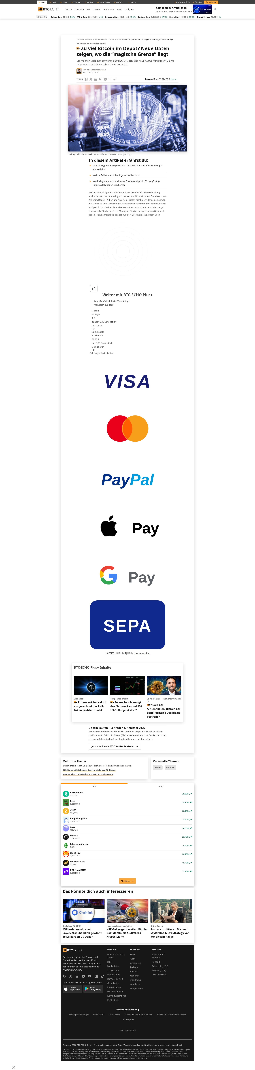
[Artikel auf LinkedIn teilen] (95, 79)
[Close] (14, 1067)
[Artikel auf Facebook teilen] (86, 79)
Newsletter (135, 984)
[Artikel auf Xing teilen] (100, 79)
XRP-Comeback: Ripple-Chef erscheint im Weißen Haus (88, 774)
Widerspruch (128, 1019)
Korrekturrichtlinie (116, 995)
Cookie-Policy (114, 1014)
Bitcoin (69, 9)
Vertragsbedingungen (79, 1014)
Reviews (134, 967)
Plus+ (112, 39)
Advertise (198, 2)
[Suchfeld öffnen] (215, 9)
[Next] (9, 1065)
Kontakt (156, 961)
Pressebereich (159, 974)
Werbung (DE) (159, 970)
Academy (134, 975)
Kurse (132, 958)
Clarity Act (129, 9)
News (132, 954)
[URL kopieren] (114, 79)
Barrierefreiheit (115, 978)
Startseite (80, 39)
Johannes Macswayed (96, 69)
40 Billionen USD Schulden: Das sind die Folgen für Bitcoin (89, 770)
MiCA (119, 9)
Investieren (109, 9)
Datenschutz (113, 974)
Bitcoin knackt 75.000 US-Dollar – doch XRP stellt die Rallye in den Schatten (97, 765)
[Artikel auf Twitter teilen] (90, 79)
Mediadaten (113, 966)
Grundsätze (113, 983)
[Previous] (3, 1065)
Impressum (113, 970)
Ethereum (79, 9)
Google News (136, 988)
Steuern (96, 9)
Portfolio (170, 767)
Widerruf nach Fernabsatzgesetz (171, 1014)
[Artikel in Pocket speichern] (105, 79)
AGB (121, 1030)
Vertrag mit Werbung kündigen (138, 1014)
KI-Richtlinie (113, 1000)
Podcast (134, 971)
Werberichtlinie (115, 991)
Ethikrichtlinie (114, 987)
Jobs (109, 961)
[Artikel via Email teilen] (110, 79)
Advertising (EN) (160, 966)
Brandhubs (135, 979)
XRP (88, 9)
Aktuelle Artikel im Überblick (96, 39)
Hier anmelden (142, 653)
